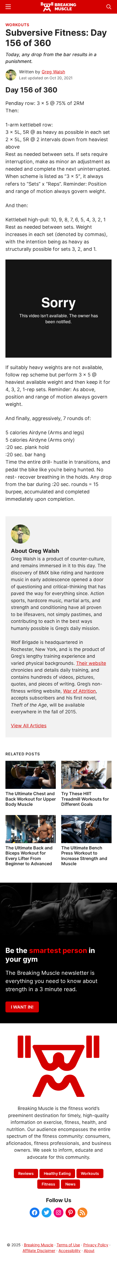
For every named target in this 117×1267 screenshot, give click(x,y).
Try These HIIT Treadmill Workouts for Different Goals (85, 799)
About (89, 1250)
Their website (91, 663)
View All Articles (29, 725)
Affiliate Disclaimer (39, 1250)
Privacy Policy (95, 1244)
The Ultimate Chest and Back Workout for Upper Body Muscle (30, 799)
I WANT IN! (22, 1007)
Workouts (17, 24)
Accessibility (70, 1250)
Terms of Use (68, 1244)
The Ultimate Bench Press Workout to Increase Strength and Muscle (84, 855)
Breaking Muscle (38, 1244)
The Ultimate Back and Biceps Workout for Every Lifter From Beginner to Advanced (29, 855)
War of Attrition (79, 691)
